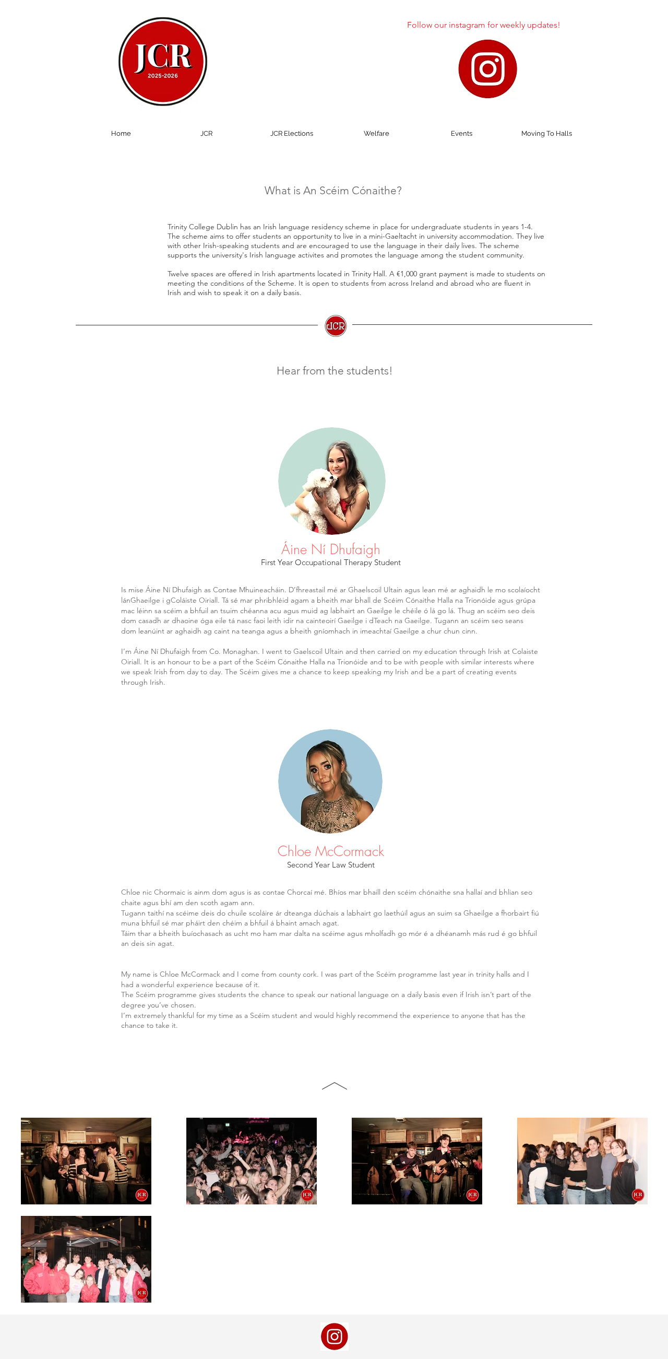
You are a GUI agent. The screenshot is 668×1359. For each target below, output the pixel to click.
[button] (206, 133)
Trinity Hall (368, 273)
